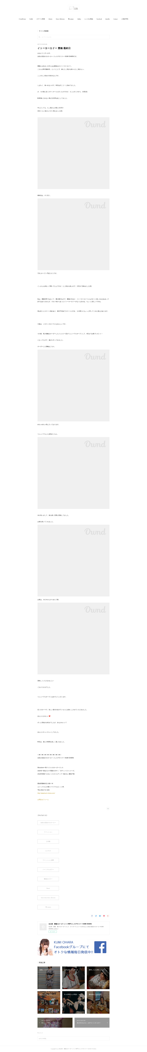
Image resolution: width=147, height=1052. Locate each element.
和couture (71, 19)
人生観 (48, 841)
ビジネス (48, 851)
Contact (115, 19)
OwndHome (22, 19)
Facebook (99, 19)
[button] (22, 19)
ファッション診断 (48, 860)
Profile (31, 19)
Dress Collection (60, 19)
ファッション (48, 832)
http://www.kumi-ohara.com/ (46, 793)
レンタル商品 (89, 19)
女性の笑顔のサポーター (48, 822)
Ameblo (107, 19)
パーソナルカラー (48, 869)
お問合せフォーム (43, 799)
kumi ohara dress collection (48, 898)
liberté (48, 888)
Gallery (79, 19)
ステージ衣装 (40, 19)
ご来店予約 (124, 19)
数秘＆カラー (48, 879)
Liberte (50, 19)
